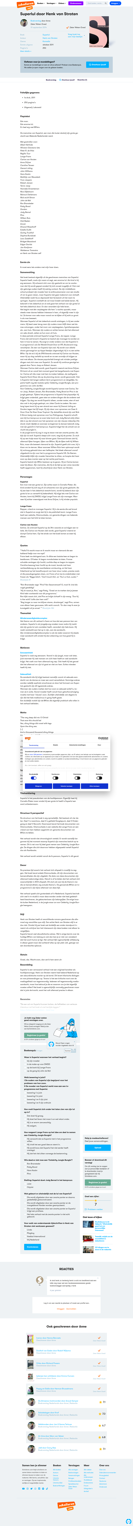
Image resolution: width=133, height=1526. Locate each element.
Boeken (40, 3)
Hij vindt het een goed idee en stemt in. (43, 1144)
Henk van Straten (50, 38)
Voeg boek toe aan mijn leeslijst (75, 35)
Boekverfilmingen (59, 1486)
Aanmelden (71, 1309)
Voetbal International (36, 1236)
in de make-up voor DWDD (38, 1064)
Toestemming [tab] (33, 745)
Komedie (46, 41)
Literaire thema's (56, 1479)
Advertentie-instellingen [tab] (77, 745)
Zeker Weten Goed (72, 1487)
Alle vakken (87, 1470)
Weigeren (38, 786)
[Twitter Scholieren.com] (32, 1489)
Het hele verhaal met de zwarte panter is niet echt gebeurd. (48, 1215)
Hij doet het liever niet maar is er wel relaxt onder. (48, 1119)
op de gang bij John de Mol (39, 1071)
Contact (102, 1478)
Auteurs (55, 1473)
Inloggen (114, 3)
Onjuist (30, 1187)
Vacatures (102, 1481)
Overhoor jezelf (99, 65)
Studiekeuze (88, 1480)
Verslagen (51, 3)
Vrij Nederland (33, 1240)
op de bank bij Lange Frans (39, 1067)
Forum (86, 1486)
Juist (29, 1184)
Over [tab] (99, 745)
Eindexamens (75, 3)
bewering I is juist (34, 1093)
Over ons (102, 1470)
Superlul (46, 35)
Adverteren (103, 1484)
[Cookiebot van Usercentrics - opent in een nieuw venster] (99, 738)
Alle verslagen (73, 1470)
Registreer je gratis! (98, 1182)
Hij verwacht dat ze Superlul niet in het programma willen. (49, 1140)
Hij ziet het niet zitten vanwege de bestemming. (47, 1153)
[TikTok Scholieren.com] (47, 1489)
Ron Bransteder (33, 1164)
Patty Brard (32, 1167)
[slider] (95, 1200)
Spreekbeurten (73, 1484)
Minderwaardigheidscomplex (33, 618)
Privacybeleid (104, 1475)
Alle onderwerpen (88, 1476)
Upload (98, 1148)
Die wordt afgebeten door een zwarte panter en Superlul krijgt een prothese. (51, 1210)
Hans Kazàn (32, 1170)
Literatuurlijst (57, 1483)
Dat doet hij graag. (35, 1116)
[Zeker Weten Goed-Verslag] (99, 1338)
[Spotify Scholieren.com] (44, 1489)
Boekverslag (36, 21)
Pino (29, 1174)
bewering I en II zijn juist (37, 1099)
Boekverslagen (73, 1473)
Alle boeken (57, 1470)
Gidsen (61, 3)
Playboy (30, 1233)
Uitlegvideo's (88, 1488)
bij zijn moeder (33, 1061)
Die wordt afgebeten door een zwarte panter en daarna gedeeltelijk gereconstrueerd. (51, 1198)
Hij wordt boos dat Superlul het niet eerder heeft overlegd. (47, 1149)
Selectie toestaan (66, 786)
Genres (55, 1475)
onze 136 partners (36, 754)
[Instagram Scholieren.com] (28, 1489)
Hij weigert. (32, 1126)
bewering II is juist (34, 1096)
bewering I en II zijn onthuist (39, 1103)
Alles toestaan (94, 786)
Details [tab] (55, 745)
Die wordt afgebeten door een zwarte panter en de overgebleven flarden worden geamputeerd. (48, 1204)
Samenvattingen (74, 1475)
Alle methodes (88, 1473)
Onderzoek (103, 1487)
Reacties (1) (82, 80)
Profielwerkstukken (74, 1481)
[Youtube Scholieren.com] (24, 1489)
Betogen (71, 1478)
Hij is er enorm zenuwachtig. (39, 1122)
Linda (29, 1230)
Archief (86, 1491)
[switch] (55, 778)
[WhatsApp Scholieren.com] (36, 1489)
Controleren (32, 1247)
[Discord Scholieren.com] (40, 1489)
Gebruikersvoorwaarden (107, 1473)
